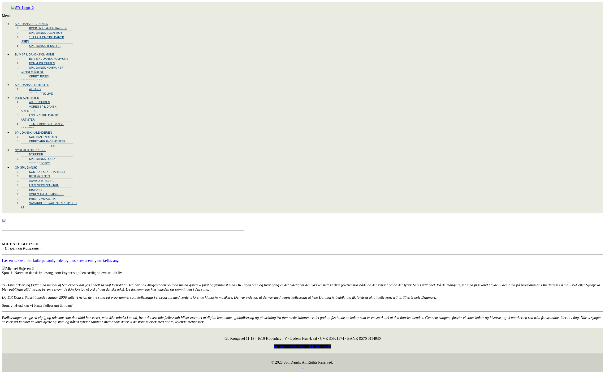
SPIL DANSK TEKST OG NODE (40, 48)
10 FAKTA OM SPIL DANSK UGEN (42, 39)
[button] (156, 16)
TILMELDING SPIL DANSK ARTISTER (42, 126)
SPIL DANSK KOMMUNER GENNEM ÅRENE (42, 70)
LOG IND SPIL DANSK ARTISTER (39, 117)
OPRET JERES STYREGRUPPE (35, 78)
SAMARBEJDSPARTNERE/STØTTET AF (49, 205)
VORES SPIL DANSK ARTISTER (38, 109)
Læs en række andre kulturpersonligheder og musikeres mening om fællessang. (61, 261)
